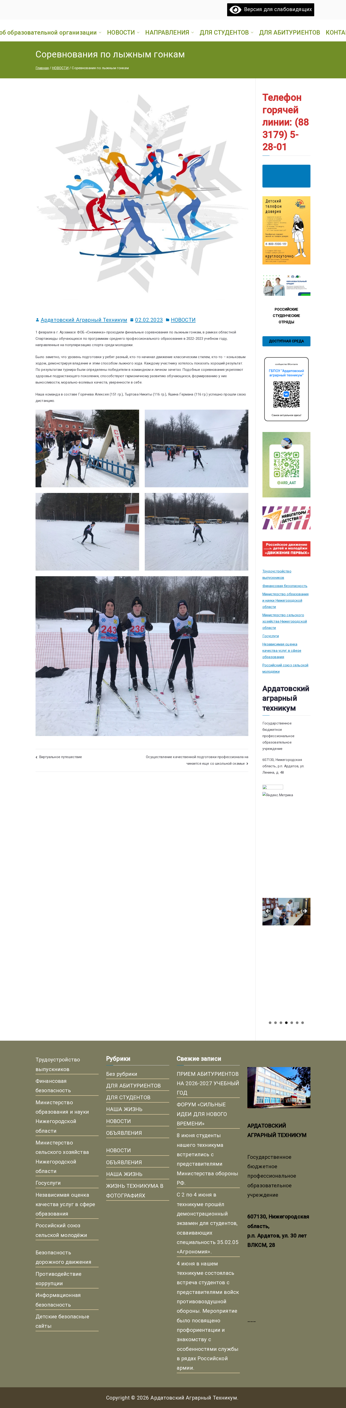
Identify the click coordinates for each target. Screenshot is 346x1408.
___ (251, 1319)
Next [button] (304, 911)
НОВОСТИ (121, 32)
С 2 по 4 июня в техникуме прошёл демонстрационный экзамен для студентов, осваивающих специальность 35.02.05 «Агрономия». (207, 1223)
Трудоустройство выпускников (276, 574)
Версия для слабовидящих (276, 9)
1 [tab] (270, 1022)
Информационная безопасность (58, 1300)
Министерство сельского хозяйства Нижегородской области (284, 621)
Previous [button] (268, 911)
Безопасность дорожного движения (63, 1257)
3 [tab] (281, 1022)
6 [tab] (297, 1022)
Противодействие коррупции (58, 1278)
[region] (286, 912)
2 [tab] (275, 1022)
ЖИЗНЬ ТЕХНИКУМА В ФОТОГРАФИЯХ (135, 1190)
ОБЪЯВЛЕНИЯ (124, 1133)
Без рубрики (121, 1074)
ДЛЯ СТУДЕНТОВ (224, 32)
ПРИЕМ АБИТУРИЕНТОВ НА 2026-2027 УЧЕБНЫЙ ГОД (208, 1083)
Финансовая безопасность (284, 586)
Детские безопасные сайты (62, 1321)
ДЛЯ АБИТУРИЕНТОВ (289, 32)
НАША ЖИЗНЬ (124, 1109)
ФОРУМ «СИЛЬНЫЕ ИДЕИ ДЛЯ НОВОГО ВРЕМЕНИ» (202, 1114)
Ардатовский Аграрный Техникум (84, 320)
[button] (99, 32)
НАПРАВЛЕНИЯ (167, 32)
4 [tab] (286, 1022)
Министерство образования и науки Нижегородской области (285, 600)
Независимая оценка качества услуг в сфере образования (281, 650)
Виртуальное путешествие (60, 757)
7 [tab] (302, 1022)
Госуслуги (270, 636)
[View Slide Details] (286, 850)
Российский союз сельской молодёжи (285, 668)
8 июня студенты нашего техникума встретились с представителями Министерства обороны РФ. (207, 1159)
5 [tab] (291, 1022)
